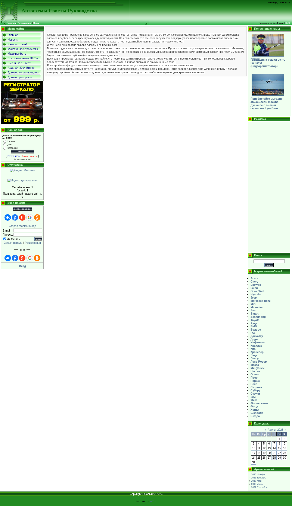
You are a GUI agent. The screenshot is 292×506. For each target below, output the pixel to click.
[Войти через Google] (29, 217)
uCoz (153, 501)
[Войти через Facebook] (15, 217)
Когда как (12, 148)
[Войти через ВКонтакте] (7, 217)
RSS (287, 23)
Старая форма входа (22, 225)
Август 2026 (275, 429)
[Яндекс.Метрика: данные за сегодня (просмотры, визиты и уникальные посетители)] (22, 170)
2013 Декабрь (258, 477)
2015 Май (256, 481)
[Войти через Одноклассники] (37, 217)
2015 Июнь (257, 484)
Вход (36, 23)
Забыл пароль (13, 242)
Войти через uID (22, 209)
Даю (9, 144)
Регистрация (24, 23)
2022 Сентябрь (259, 487)
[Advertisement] (269, 187)
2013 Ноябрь (258, 474)
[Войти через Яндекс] (22, 217)
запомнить (13, 238)
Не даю (11, 141)
